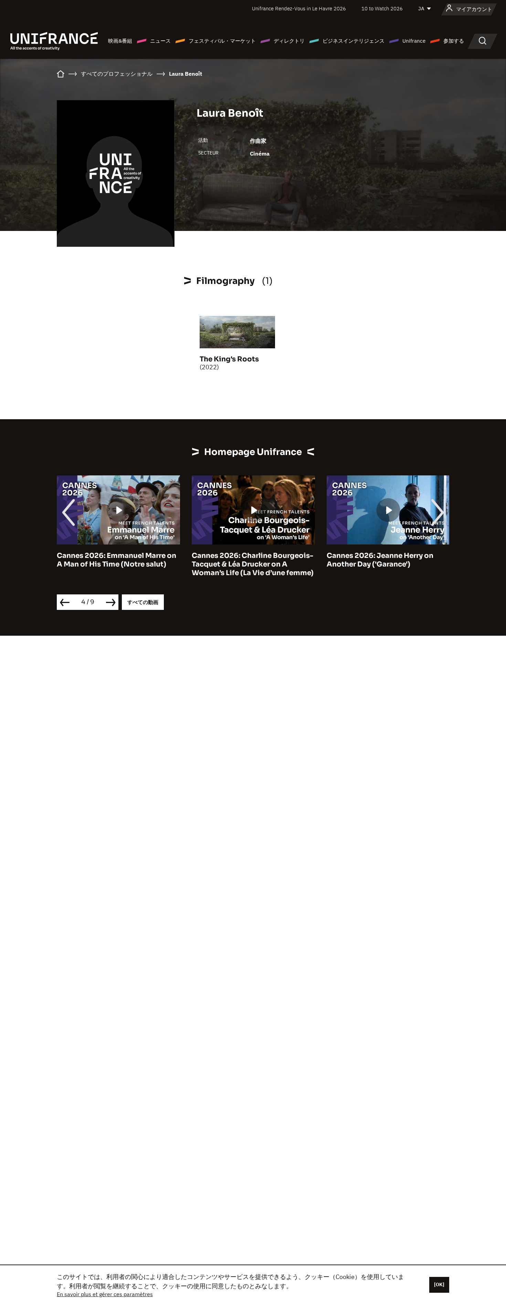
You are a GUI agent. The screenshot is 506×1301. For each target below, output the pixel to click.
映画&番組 (120, 41)
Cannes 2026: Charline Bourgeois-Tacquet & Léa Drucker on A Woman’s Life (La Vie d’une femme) (253, 564)
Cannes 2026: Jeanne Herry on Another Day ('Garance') (380, 560)
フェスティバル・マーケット (222, 41)
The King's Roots (229, 359)
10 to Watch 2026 (382, 8)
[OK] (439, 1284)
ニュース (160, 41)
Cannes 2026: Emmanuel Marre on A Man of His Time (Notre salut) (116, 560)
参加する (453, 41)
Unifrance (413, 41)
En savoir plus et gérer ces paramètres (105, 1294)
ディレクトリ (289, 41)
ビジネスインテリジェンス (353, 41)
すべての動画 (142, 602)
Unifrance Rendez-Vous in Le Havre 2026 (299, 8)
